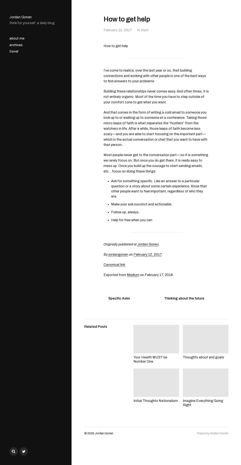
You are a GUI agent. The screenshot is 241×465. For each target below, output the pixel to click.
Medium (133, 275)
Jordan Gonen (20, 17)
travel (13, 51)
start (144, 30)
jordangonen (118, 254)
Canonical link (114, 265)
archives (16, 45)
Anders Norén (219, 433)
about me (16, 38)
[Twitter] (24, 451)
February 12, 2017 (118, 30)
